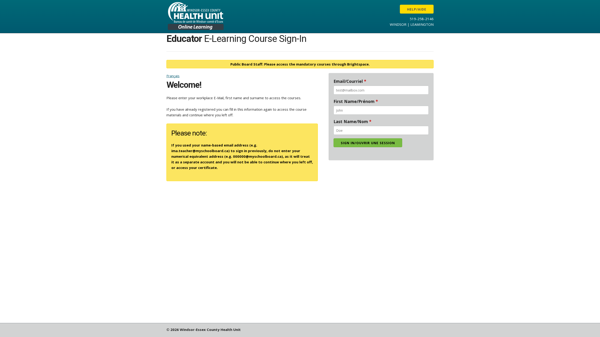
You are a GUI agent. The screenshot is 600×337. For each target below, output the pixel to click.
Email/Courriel (350, 81)
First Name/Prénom (356, 101)
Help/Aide (416, 9)
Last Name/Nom (352, 121)
